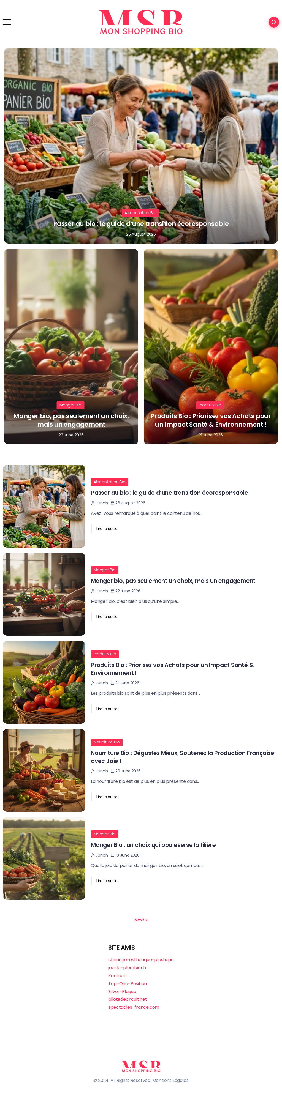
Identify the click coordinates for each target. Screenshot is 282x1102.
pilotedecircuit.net (127, 999)
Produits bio (210, 405)
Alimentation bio (140, 212)
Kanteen (117, 975)
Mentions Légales (170, 1080)
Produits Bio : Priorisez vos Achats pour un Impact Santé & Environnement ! (211, 420)
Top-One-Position (127, 983)
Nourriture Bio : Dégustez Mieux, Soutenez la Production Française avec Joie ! (182, 757)
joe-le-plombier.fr (127, 967)
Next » (141, 920)
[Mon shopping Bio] (141, 22)
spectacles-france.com (133, 1007)
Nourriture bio (107, 742)
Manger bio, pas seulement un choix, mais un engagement (71, 420)
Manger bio (70, 405)
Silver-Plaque (122, 991)
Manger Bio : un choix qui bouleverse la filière (153, 845)
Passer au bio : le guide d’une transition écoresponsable (141, 223)
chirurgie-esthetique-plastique (140, 959)
